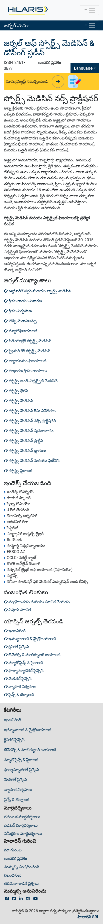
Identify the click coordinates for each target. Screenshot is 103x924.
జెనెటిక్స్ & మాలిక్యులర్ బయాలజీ (30, 749)
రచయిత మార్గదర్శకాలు (22, 816)
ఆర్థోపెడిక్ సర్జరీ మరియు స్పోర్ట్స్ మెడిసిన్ (39, 291)
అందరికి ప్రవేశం (15, 858)
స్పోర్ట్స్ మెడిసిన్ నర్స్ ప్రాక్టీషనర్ (32, 420)
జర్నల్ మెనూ (16, 25)
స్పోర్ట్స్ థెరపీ (18, 390)
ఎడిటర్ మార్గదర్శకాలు (21, 825)
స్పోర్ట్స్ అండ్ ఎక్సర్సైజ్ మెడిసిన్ (33, 380)
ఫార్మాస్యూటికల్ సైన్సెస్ (21, 769)
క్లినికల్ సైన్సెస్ (14, 739)
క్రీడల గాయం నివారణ (25, 301)
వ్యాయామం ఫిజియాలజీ (27, 360)
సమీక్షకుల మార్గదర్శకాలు (23, 833)
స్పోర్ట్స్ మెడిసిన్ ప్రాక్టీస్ (25, 440)
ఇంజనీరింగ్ (12, 719)
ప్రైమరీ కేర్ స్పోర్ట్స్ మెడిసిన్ (29, 350)
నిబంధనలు (13, 875)
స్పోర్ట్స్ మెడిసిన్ (20, 400)
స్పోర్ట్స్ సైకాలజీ (20, 470)
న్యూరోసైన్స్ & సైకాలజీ (21, 759)
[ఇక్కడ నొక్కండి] (27, 10)
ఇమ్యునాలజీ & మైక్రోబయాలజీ (27, 729)
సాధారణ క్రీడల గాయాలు (27, 370)
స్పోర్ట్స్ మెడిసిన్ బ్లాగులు (27, 450)
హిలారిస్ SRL (88, 917)
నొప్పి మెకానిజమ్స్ (22, 321)
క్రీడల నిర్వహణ (20, 311)
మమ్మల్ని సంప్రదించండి (21, 866)
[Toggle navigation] (89, 10)
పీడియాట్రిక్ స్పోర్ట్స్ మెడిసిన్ (29, 341)
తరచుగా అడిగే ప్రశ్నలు (21, 883)
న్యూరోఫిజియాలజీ (22, 331)
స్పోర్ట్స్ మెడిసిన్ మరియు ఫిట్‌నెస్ (34, 460)
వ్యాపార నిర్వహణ (18, 789)
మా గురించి (13, 850)
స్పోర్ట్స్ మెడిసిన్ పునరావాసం (31, 430)
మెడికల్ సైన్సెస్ (15, 779)
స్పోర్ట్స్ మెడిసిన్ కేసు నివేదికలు (32, 410)
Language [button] (83, 68)
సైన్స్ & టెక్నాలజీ (16, 799)
